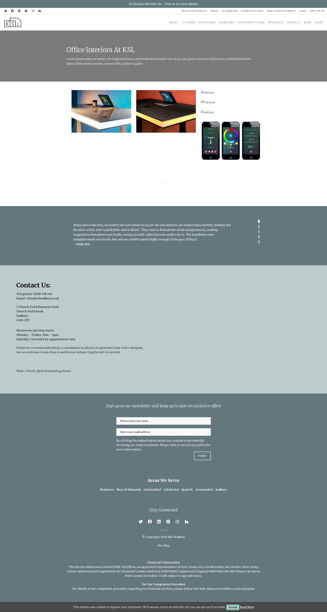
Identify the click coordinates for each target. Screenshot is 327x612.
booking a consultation (64, 347)
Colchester (171, 489)
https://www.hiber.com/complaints (231, 588)
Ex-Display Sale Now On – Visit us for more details (163, 4)
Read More (247, 607)
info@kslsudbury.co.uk (42, 298)
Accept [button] (233, 607)
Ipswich (187, 489)
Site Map (163, 545)
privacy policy (196, 445)
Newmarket (204, 489)
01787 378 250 (43, 294)
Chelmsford (152, 489)
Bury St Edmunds (129, 489)
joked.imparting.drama (55, 371)
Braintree (107, 489)
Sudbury (221, 489)
